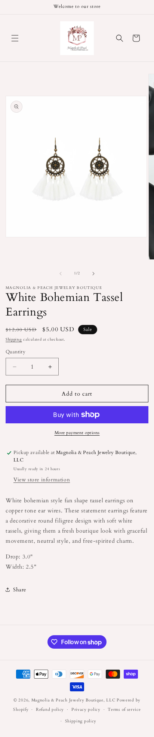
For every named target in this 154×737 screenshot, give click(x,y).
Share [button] (19, 589)
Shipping (14, 339)
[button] (15, 38)
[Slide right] (93, 273)
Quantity (15, 351)
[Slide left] (60, 273)
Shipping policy (81, 721)
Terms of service (124, 709)
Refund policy (50, 709)
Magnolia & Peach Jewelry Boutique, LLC (73, 700)
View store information (41, 479)
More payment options (77, 433)
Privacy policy (86, 709)
